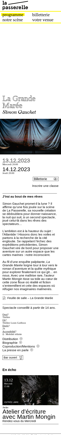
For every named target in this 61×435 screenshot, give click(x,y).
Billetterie (41, 14)
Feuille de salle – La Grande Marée (30, 298)
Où (4, 320)
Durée (5, 325)
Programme (12, 14)
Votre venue (42, 20)
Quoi (4, 314)
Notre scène (12, 20)
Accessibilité (8, 331)
